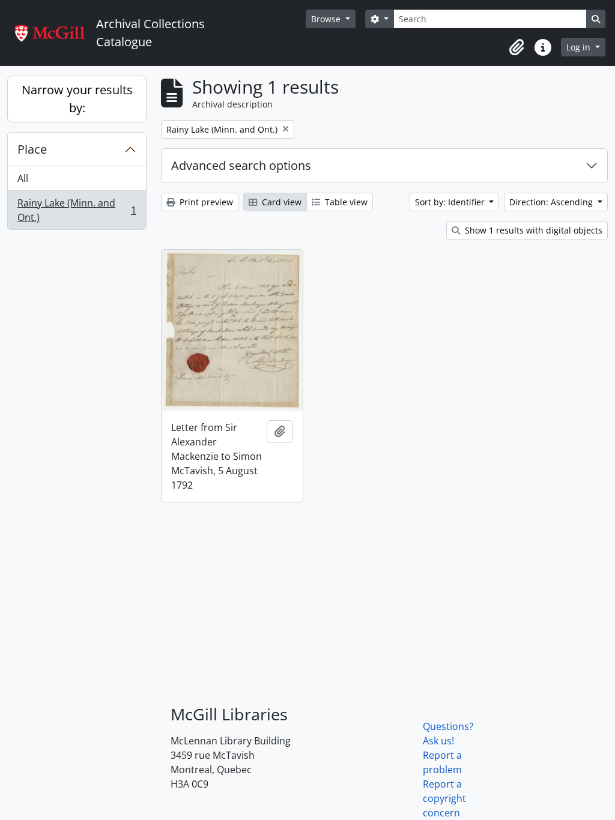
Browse (327, 19)
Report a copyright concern (444, 798)
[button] (516, 47)
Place (32, 149)
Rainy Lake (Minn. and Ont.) (76, 210)
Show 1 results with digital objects (532, 230)
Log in (579, 47)
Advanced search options (241, 165)
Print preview (205, 202)
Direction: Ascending (552, 202)
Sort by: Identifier (451, 202)
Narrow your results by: (77, 99)
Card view (280, 202)
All (22, 178)
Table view (345, 202)
